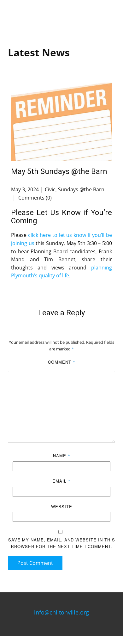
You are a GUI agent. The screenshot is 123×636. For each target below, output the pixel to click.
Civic (50, 189)
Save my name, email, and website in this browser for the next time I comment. (61, 543)
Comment (61, 362)
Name (61, 456)
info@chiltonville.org (61, 612)
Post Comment (35, 562)
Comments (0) (34, 197)
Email (61, 481)
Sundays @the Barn (81, 189)
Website (61, 506)
